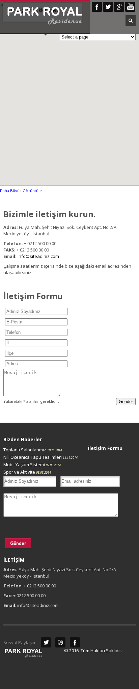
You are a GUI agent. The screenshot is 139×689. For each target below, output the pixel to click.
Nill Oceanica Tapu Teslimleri (40, 457)
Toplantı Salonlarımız (32, 450)
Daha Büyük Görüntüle (21, 190)
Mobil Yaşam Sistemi (32, 464)
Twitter (108, 7)
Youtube (130, 7)
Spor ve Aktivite (27, 472)
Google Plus (119, 7)
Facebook (97, 7)
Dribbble (60, 642)
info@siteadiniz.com (38, 256)
